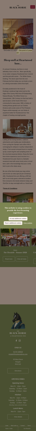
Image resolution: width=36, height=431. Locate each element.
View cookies (27, 223)
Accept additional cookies (18, 218)
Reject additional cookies (13, 223)
